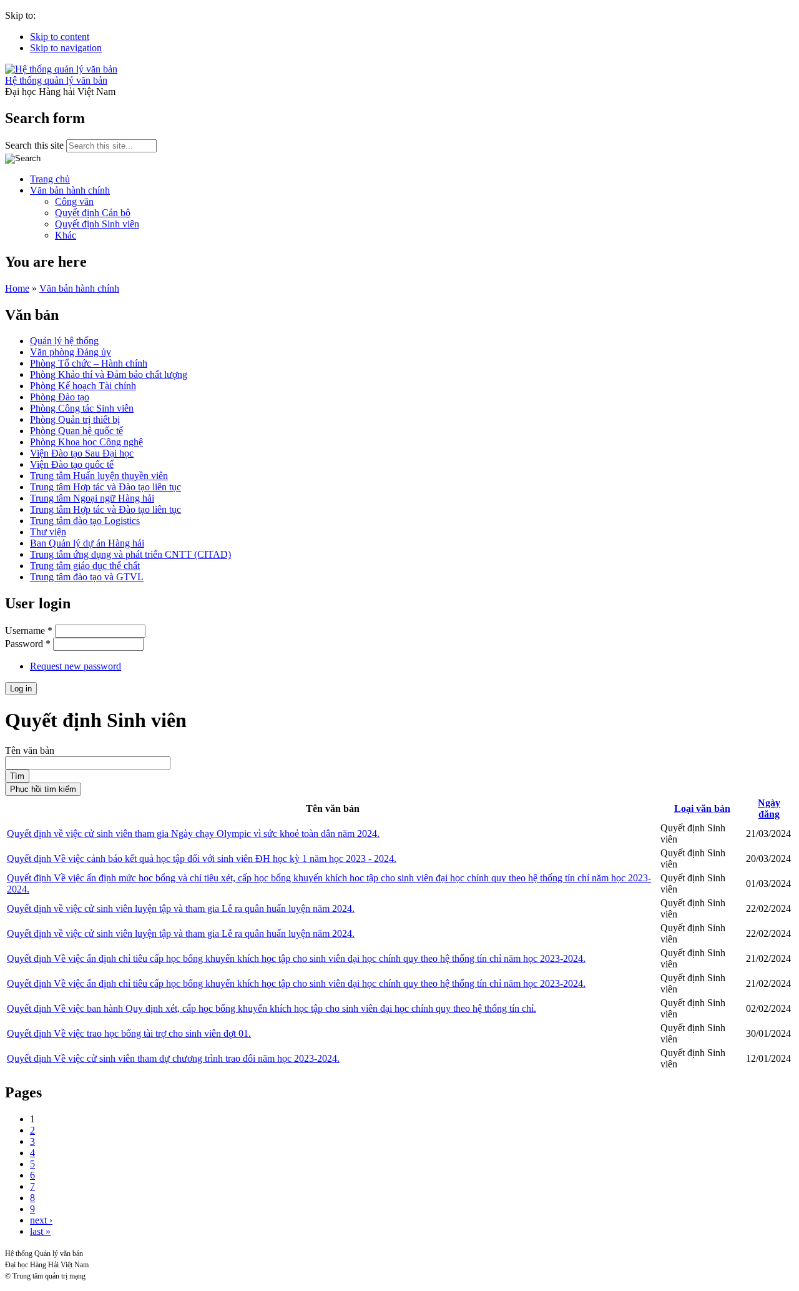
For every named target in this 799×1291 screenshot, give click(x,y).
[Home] (61, 69)
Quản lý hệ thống (64, 340)
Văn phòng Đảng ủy (70, 352)
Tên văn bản (29, 750)
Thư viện (48, 532)
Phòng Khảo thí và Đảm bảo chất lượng (108, 374)
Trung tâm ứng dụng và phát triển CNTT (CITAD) (130, 554)
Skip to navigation (66, 47)
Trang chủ (50, 179)
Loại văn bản (702, 808)
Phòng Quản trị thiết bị (75, 419)
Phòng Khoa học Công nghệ (86, 442)
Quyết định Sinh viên (97, 224)
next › (41, 1220)
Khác (65, 235)
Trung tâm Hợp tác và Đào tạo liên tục (105, 487)
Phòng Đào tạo (59, 397)
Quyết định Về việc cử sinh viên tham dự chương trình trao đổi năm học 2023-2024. (173, 1058)
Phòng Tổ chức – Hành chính (88, 363)
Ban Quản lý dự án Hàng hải (87, 543)
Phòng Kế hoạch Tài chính (83, 385)
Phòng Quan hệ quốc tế (76, 430)
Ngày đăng (769, 808)
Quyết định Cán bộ (92, 212)
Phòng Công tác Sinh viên (82, 408)
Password (28, 643)
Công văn (74, 201)
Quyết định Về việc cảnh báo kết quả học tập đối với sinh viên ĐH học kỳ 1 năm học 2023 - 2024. (201, 858)
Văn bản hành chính (70, 190)
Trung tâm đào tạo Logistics (85, 520)
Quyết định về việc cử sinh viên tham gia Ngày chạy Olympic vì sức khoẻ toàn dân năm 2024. (193, 833)
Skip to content (59, 36)
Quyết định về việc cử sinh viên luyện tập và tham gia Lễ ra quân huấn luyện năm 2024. (181, 908)
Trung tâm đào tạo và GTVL (87, 576)
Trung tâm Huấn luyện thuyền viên (99, 475)
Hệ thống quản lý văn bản (56, 80)
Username (28, 630)
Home (17, 288)
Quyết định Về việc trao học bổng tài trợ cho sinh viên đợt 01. (129, 1033)
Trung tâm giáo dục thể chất (85, 565)
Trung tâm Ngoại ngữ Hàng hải (92, 498)
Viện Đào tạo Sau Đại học (82, 453)
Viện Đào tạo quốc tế (72, 464)
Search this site (35, 145)
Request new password (75, 666)
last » (40, 1231)
